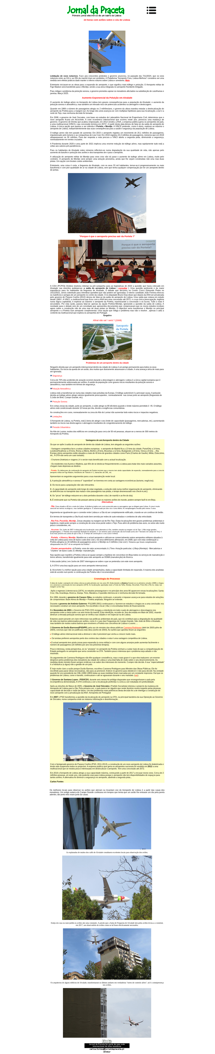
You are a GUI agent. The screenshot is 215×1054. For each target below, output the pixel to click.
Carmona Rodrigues (132, 628)
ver (136, 675)
